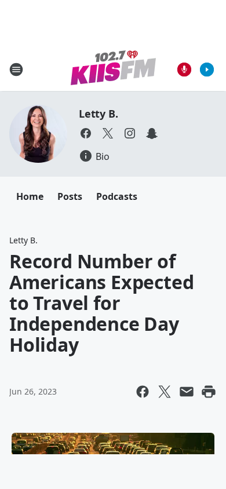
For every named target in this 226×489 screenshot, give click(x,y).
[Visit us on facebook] (86, 133)
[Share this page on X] (164, 392)
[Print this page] (209, 392)
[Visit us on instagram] (130, 133)
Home (29, 196)
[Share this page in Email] (186, 392)
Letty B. (98, 114)
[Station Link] (113, 69)
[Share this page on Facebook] (142, 392)
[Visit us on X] (108, 133)
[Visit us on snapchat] (152, 133)
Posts (69, 196)
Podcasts (116, 196)
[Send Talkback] (184, 69)
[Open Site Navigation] (16, 69)
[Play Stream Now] (207, 69)
